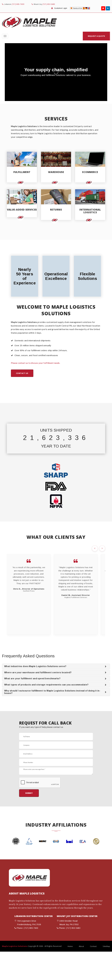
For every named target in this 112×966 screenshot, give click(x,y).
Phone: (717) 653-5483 (69, 928)
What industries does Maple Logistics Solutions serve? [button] (35, 666)
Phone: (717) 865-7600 (27, 928)
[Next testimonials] (102, 548)
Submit (29, 793)
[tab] (56, 666)
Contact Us (22, 373)
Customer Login (60, 8)
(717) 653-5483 (48, 4)
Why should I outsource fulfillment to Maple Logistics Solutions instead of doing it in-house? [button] (52, 692)
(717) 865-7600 (18, 4)
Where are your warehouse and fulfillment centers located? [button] (38, 672)
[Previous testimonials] (95, 548)
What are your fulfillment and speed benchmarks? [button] (32, 678)
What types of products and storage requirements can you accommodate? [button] (46, 685)
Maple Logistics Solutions (14, 946)
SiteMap (106, 946)
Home (70, 946)
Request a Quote (96, 36)
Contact (93, 946)
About (81, 946)
